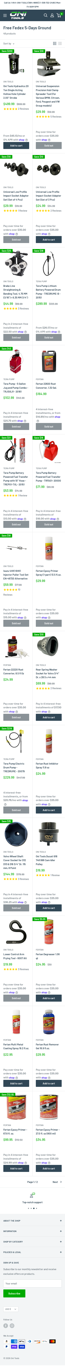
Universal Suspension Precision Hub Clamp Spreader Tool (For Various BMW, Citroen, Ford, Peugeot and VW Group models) (48, 96)
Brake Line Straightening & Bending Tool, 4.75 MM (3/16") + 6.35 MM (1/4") (15, 291)
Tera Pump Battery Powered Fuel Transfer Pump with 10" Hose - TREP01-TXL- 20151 (15, 478)
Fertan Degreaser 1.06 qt (48, 956)
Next (55, 1181)
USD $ (8, 1309)
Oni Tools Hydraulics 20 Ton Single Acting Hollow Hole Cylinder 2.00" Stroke (16, 92)
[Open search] (46, 15)
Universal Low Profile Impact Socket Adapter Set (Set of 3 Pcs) (48, 195)
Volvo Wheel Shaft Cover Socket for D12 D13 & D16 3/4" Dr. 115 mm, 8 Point (14, 862)
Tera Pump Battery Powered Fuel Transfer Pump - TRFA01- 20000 (48, 476)
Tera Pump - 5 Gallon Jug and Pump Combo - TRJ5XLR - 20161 (15, 387)
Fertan (40, 379)
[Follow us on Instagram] (12, 1325)
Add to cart (16, 145)
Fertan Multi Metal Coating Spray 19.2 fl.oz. (16, 1046)
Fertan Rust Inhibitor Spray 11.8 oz (47, 765)
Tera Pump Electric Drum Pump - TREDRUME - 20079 (14, 767)
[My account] (52, 15)
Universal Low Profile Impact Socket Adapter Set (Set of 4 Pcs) (16, 195)
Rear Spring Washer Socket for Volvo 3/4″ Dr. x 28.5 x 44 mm (47, 673)
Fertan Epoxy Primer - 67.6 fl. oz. (15, 1131)
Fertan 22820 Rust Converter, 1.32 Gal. (46, 385)
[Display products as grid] (54, 43)
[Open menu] (5, 15)
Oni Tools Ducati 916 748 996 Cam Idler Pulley (46, 860)
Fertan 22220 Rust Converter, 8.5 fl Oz (13, 671)
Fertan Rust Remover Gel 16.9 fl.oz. (47, 1046)
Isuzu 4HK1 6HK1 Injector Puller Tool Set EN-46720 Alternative (15, 574)
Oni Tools (8, 81)
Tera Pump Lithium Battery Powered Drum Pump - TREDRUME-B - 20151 (48, 291)
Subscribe (14, 1293)
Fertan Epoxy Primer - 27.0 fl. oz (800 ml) (48, 1131)
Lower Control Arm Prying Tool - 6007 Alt (15, 956)
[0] (59, 15)
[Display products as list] (60, 43)
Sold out (48, 145)
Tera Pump (41, 281)
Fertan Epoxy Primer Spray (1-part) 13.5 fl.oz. (48, 572)
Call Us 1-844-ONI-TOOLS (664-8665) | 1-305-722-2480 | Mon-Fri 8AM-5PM (32, 4)
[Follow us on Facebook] (5, 1325)
